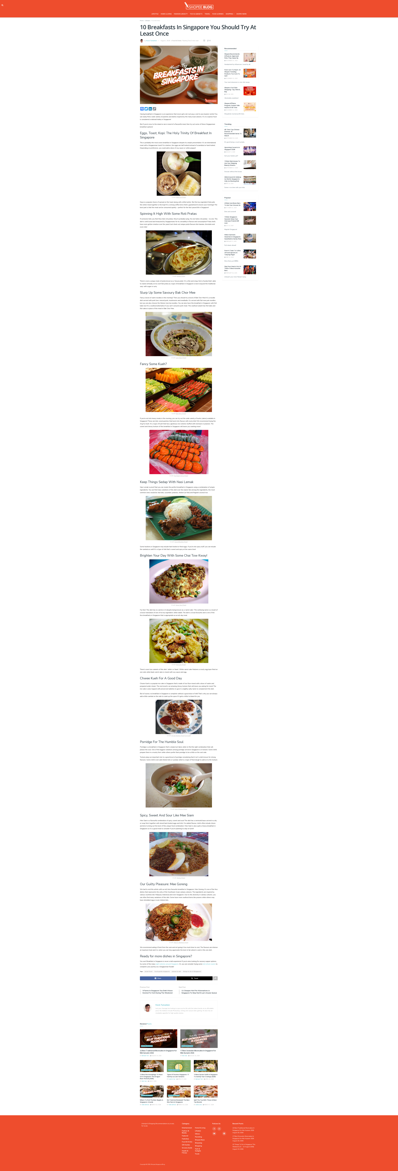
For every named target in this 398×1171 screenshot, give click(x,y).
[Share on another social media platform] (215, 978)
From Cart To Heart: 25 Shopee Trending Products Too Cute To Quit (232, 73)
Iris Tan (184, 1056)
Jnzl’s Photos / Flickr (181, 809)
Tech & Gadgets (196, 14)
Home (141, 20)
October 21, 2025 (231, 208)
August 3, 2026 (230, 152)
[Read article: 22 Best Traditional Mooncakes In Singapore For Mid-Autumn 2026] (158, 1038)
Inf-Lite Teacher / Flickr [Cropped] (180, 736)
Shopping (229, 14)
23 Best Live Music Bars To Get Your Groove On (232, 204)
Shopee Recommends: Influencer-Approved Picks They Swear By (232, 56)
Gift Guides (186, 1145)
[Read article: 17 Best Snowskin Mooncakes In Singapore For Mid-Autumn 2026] (199, 1038)
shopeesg (198, 1143)
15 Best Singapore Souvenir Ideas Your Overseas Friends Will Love (231, 220)
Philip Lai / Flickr (181, 197)
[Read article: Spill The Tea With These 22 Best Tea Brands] (206, 1091)
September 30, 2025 (231, 138)
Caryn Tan (172, 1079)
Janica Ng (199, 1105)
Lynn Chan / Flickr (181, 358)
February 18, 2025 (231, 273)
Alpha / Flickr (181, 276)
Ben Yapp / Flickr (181, 413)
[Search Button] (2, 5)
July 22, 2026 (229, 225)
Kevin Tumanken (151, 41)
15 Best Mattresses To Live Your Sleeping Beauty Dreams (232, 163)
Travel (207, 14)
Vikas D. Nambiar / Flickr (181, 942)
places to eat (176, 971)
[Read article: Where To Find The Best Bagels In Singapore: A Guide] (152, 1091)
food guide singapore (162, 971)
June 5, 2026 (152, 1081)
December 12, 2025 (231, 110)
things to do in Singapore (192, 971)
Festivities (185, 1139)
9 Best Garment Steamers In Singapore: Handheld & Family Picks (232, 237)
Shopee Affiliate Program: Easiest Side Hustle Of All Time (232, 105)
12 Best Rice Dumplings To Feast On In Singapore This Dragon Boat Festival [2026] (151, 1077)
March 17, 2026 (209, 1105)
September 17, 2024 (231, 168)
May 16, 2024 (229, 183)
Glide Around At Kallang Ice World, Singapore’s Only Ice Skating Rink (232, 179)
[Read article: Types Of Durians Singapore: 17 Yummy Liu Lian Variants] (179, 1066)
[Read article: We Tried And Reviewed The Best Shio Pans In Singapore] (179, 1091)
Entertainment (187, 1128)
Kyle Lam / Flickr (180, 664)
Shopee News (241, 14)
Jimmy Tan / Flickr (181, 605)
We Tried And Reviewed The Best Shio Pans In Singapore (178, 1101)
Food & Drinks (217, 14)
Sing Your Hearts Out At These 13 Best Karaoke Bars (232, 268)
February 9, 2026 (230, 241)
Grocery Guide (187, 1148)
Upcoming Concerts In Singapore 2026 (232, 148)
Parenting (198, 1137)
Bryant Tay (145, 1056)
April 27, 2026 (181, 1079)
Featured (185, 1136)
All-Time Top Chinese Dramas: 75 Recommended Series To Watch (233, 133)
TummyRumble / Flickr (180, 542)
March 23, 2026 (156, 1105)
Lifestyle (155, 14)
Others (197, 1134)
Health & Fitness (185, 1152)
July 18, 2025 (229, 94)
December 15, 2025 (231, 78)
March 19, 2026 (183, 1105)
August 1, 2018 (165, 41)
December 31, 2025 (231, 60)
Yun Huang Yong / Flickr (181, 476)
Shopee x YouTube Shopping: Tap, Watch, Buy (232, 90)
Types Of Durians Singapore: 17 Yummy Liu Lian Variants (178, 1076)
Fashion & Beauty (181, 14)
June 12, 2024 (229, 257)
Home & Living (166, 14)
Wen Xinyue (145, 1105)
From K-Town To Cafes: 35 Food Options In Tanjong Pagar (232, 253)
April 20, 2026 (209, 1079)
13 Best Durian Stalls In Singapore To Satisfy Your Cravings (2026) (205, 1076)
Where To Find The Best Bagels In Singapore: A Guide (151, 1101)
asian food (148, 971)
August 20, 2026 (156, 1056)
